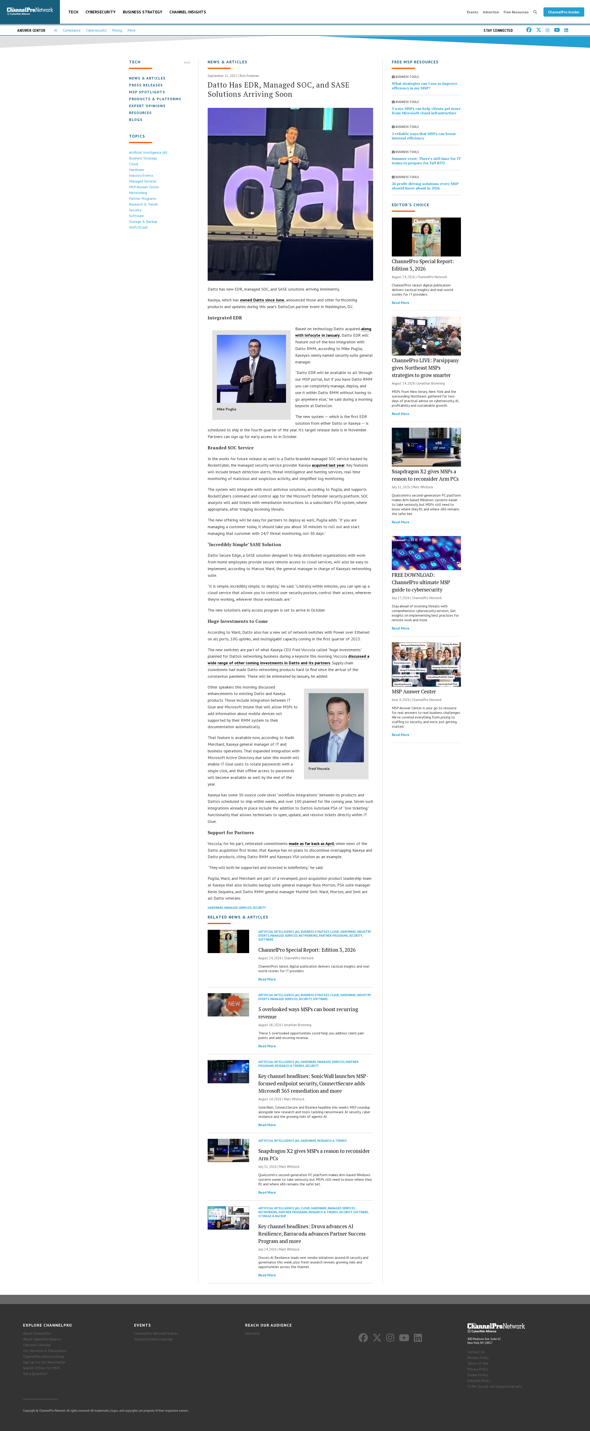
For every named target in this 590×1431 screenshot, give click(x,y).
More (131, 30)
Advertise (491, 12)
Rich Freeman (249, 76)
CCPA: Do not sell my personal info (494, 1386)
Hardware (136, 169)
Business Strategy (142, 12)
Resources (140, 112)
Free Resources (516, 12)
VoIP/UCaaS (138, 227)
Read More (267, 979)
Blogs (136, 119)
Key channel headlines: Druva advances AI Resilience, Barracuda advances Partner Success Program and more (312, 1233)
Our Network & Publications (45, 1350)
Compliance (72, 30)
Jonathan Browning (297, 1025)
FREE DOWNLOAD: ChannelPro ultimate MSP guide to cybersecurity (421, 582)
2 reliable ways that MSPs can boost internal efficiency (424, 136)
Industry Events (141, 175)
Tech (73, 12)
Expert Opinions (147, 105)
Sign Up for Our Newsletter (44, 1362)
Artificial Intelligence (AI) (148, 152)
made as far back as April (311, 843)
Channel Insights (187, 12)
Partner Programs (142, 198)
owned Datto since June (262, 300)
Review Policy (478, 1357)
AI (55, 30)
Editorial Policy (479, 1380)
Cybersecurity (101, 12)
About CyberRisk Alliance (42, 1339)
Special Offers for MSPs (41, 1368)
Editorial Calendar (37, 1345)
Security (135, 210)
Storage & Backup (143, 221)
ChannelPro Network (299, 958)
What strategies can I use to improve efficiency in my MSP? (424, 85)
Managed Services (142, 181)
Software (136, 215)
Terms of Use (477, 1363)
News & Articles (147, 78)
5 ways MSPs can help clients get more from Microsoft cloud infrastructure (426, 110)
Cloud (133, 164)
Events (472, 12)
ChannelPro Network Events (156, 1333)
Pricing (117, 30)
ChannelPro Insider (564, 12)
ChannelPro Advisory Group (43, 1356)
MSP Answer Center (144, 187)
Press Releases (146, 85)
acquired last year (328, 465)
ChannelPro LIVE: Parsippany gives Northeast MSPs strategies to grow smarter (425, 367)
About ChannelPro (37, 1333)
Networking (138, 192)
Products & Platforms (155, 99)
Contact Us (476, 1351)
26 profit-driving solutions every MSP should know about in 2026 (425, 186)
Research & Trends (143, 204)
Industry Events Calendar (153, 1339)
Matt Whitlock (294, 1099)
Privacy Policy (477, 1369)
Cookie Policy (477, 1374)
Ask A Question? (35, 1373)
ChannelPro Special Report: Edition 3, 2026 (307, 949)
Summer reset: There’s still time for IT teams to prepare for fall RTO (426, 160)
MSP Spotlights (147, 92)
